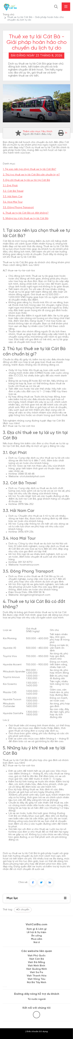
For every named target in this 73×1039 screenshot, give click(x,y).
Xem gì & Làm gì (37, 929)
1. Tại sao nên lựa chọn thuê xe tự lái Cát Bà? (29, 169)
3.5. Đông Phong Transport (18, 207)
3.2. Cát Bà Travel (13, 191)
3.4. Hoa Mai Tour (13, 202)
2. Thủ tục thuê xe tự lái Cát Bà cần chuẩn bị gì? (31, 174)
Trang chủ (8, 14)
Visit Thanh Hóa (36, 975)
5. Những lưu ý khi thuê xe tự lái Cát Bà (25, 218)
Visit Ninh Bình (36, 965)
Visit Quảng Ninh (36, 969)
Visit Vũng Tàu (36, 979)
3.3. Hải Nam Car (12, 196)
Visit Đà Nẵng (36, 962)
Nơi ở (36, 942)
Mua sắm (36, 939)
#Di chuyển (22, 909)
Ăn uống (36, 935)
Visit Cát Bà (36, 959)
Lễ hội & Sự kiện (36, 932)
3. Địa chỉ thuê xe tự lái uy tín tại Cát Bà (26, 180)
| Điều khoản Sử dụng (36, 1031)
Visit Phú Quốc (37, 955)
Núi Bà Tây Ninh (36, 982)
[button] (65, 898)
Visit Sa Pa (36, 972)
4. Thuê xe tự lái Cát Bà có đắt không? (26, 213)
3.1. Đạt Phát (10, 185)
